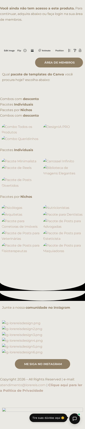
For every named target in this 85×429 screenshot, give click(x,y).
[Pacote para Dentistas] (63, 214)
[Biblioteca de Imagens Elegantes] (63, 170)
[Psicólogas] (22, 208)
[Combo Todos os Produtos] (22, 129)
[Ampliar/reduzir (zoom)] (8, 418)
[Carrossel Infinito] (63, 161)
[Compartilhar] (43, 418)
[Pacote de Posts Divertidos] (22, 182)
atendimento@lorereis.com (23, 385)
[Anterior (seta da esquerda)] (8, 425)
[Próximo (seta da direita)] (25, 425)
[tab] (42, 99)
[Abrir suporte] (74, 418)
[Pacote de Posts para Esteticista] (63, 235)
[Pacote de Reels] (22, 170)
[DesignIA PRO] (63, 129)
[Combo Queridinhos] (22, 139)
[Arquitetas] (22, 214)
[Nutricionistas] (63, 208)
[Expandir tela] (25, 418)
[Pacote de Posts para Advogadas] (63, 223)
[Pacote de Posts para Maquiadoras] (63, 248)
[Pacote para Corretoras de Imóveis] (22, 223)
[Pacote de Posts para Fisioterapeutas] (22, 248)
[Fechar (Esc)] (60, 418)
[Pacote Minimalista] (22, 161)
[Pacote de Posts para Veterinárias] (22, 235)
